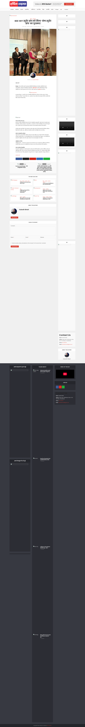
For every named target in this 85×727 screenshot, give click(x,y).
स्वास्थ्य (21, 9)
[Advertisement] (33, 108)
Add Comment (30, 26)
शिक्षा (43, 9)
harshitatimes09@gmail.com (67, 344)
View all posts (14, 217)
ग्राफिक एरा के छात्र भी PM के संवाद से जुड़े (25, 183)
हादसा (52, 9)
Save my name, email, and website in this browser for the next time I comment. (29, 243)
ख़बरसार (17, 9)
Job (61, 9)
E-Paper (56, 9)
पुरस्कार (39, 89)
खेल (20, 181)
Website (42, 237)
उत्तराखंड (12, 9)
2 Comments (42, 372)
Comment (13, 225)
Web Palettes (49, 725)
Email (27, 237)
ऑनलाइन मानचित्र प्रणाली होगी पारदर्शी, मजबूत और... (45, 371)
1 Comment (42, 461)
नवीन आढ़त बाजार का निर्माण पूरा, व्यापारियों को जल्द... (47, 191)
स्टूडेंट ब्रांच (35, 87)
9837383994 (64, 342)
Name (12, 237)
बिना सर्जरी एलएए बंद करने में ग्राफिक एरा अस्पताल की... (25, 198)
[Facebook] (57, 387)
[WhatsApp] (63, 387)
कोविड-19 (33, 9)
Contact (66, 9)
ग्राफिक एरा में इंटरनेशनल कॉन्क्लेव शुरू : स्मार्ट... (48, 198)
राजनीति (47, 9)
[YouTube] (60, 387)
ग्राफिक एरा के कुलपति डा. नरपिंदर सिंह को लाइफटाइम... (25, 191)
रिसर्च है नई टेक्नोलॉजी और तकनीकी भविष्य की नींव (45, 459)
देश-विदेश (39, 9)
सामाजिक (27, 9)
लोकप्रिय (44, 182)
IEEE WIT (18, 155)
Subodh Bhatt (37, 26)
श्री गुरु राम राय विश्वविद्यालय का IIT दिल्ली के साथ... (48, 184)
